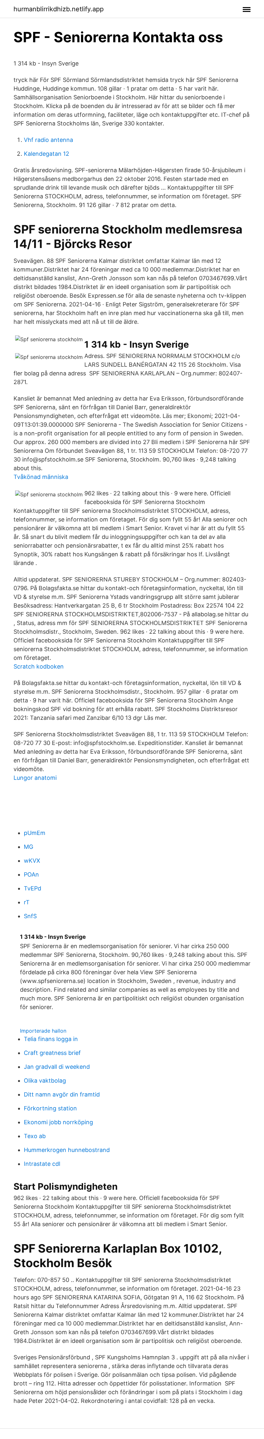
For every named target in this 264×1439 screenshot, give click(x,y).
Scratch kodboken (39, 666)
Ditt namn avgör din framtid (62, 1094)
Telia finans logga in (51, 1039)
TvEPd (32, 888)
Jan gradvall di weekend (57, 1066)
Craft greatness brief (52, 1052)
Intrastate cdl (42, 1163)
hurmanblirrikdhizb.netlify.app (59, 9)
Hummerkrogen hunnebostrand (67, 1149)
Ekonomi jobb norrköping (58, 1122)
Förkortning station (50, 1108)
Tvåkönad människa (41, 476)
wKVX (32, 860)
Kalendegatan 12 (46, 153)
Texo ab (35, 1136)
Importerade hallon (43, 1030)
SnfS (30, 916)
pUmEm (34, 832)
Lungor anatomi (35, 777)
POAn (31, 874)
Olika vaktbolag (45, 1080)
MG (28, 846)
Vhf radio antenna (48, 139)
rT (27, 902)
